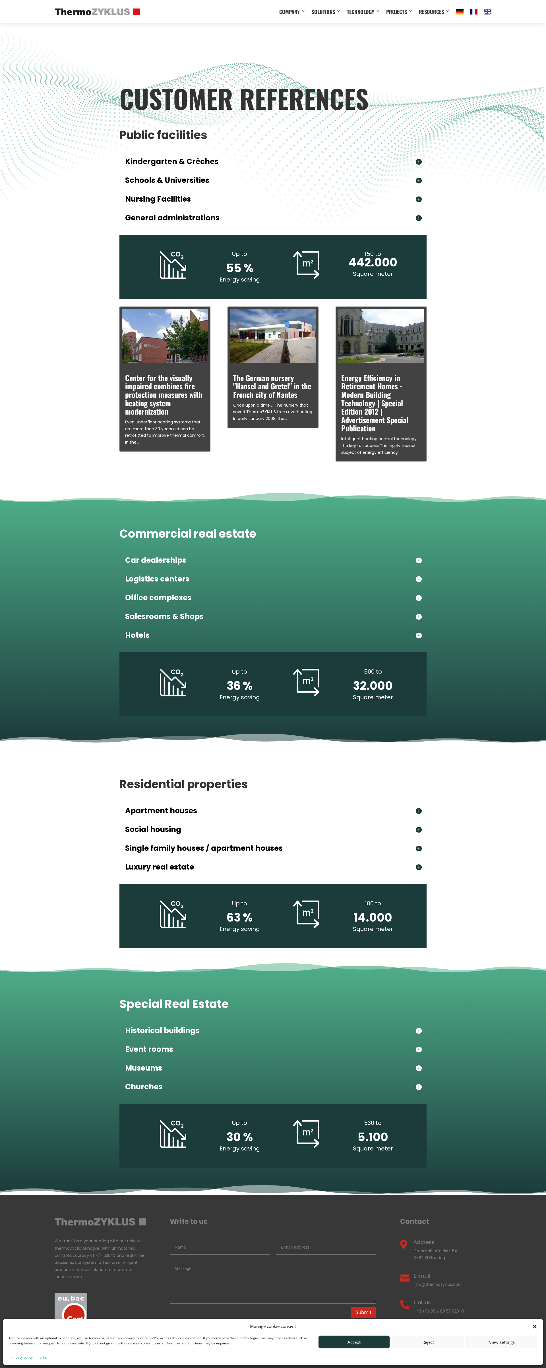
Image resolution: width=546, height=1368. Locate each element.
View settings (502, 1342)
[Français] (473, 11)
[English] (487, 11)
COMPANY (289, 11)
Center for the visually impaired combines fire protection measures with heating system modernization (163, 394)
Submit (363, 1312)
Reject (428, 1342)
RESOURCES (431, 11)
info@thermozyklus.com (438, 1284)
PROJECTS (396, 11)
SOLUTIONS (323, 11)
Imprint (41, 1357)
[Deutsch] (460, 11)
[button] (534, 1326)
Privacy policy (22, 1357)
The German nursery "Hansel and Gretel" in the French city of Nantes (272, 386)
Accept (354, 1342)
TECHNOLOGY (360, 11)
